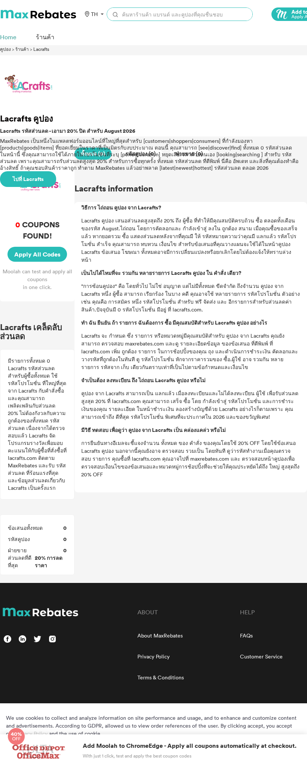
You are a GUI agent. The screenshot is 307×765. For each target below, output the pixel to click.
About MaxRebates (160, 635)
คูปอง (5, 49)
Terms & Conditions (160, 677)
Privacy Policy (153, 656)
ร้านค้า (22, 49)
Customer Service (261, 656)
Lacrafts (41, 49)
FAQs (246, 635)
